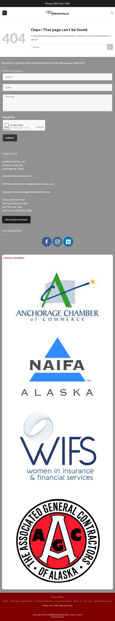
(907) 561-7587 (61, 3)
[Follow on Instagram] (57, 242)
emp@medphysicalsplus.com (36, 191)
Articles (88, 601)
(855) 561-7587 (19, 203)
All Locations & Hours (16, 219)
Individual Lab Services (21, 601)
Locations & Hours (103, 601)
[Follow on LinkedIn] (68, 242)
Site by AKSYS (57, 617)
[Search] (112, 12)
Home (5, 601)
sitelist (80, 614)
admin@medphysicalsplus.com (17, 175)
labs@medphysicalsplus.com (40, 183)
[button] (4, 13)
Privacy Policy (57, 597)
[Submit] (110, 47)
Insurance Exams (63, 601)
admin (73, 614)
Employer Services (44, 601)
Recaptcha (9, 117)
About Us (77, 601)
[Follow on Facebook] (47, 242)
